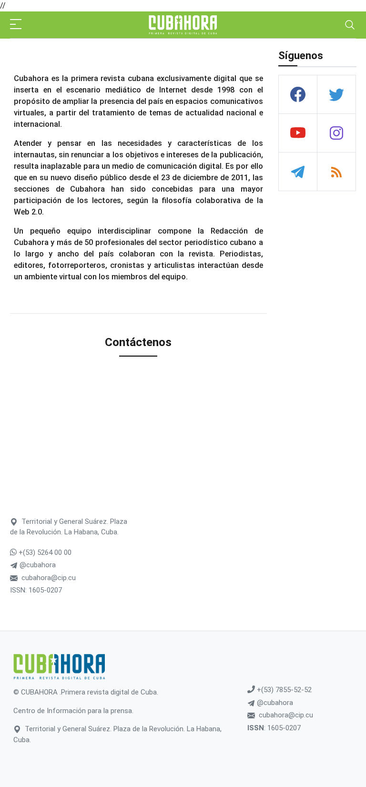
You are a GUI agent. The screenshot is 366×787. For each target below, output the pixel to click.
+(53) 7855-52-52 (283, 689)
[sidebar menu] (15, 24)
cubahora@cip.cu (48, 577)
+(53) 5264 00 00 (44, 552)
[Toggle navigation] (350, 25)
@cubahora (37, 565)
